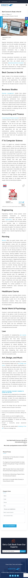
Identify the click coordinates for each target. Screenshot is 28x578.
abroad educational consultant (16, 63)
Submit (22, 551)
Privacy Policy (9, 564)
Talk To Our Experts (9, 525)
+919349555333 (13, 1)
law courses (23, 335)
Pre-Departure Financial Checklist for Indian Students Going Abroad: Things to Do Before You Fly (14, 464)
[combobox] (14, 512)
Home (3, 14)
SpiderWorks (23, 572)
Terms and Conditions (17, 564)
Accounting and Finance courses (10, 118)
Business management (8, 93)
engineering (9, 219)
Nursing (4, 240)
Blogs (8, 14)
